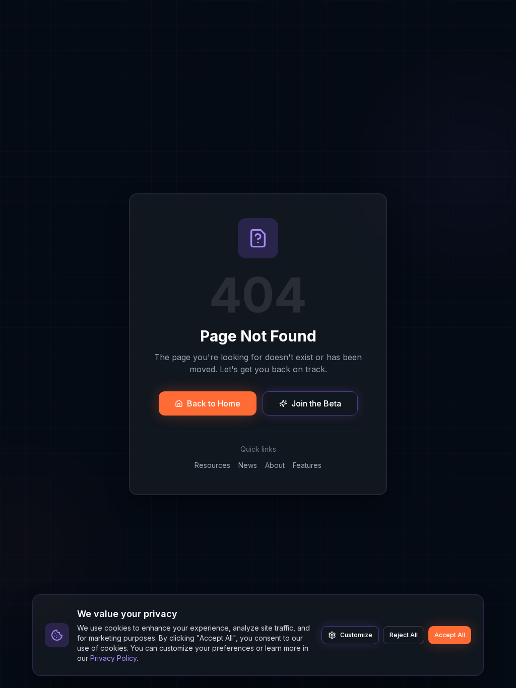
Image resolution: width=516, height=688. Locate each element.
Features (307, 465)
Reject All (404, 635)
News (247, 465)
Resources (212, 465)
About (275, 465)
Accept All (449, 635)
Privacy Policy (113, 658)
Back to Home (213, 403)
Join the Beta (316, 403)
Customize (356, 635)
